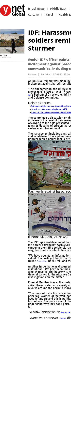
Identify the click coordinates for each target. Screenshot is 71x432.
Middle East (58, 8)
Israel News (36, 8)
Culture (33, 14)
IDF (29, 95)
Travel (48, 14)
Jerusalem (41, 261)
